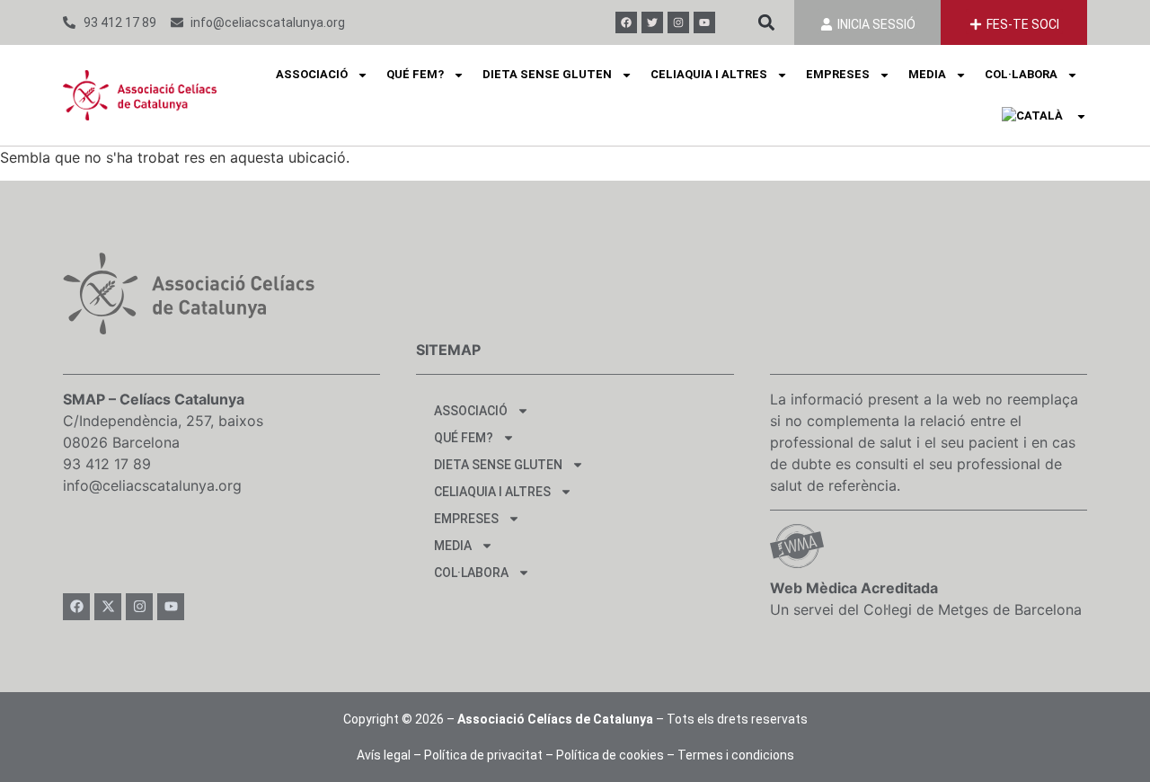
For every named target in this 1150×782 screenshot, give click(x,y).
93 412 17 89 (107, 464)
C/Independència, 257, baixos (163, 421)
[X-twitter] (107, 606)
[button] (766, 23)
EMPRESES (838, 74)
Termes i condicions (735, 755)
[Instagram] (678, 22)
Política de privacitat (483, 755)
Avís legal (384, 755)
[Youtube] (704, 22)
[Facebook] (626, 22)
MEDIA (927, 74)
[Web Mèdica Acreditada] (797, 546)
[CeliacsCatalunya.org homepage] (140, 95)
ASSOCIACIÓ (312, 74)
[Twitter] (652, 22)
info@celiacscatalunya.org (152, 485)
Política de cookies (610, 755)
